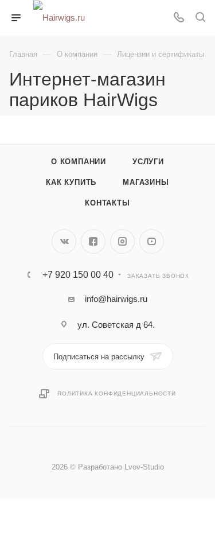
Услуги (148, 161)
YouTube (151, 241)
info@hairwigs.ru (116, 299)
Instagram (122, 241)
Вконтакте (64, 241)
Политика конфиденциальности (116, 393)
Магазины (146, 182)
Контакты (107, 203)
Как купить (71, 182)
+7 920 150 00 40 (78, 275)
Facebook (93, 241)
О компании (78, 161)
